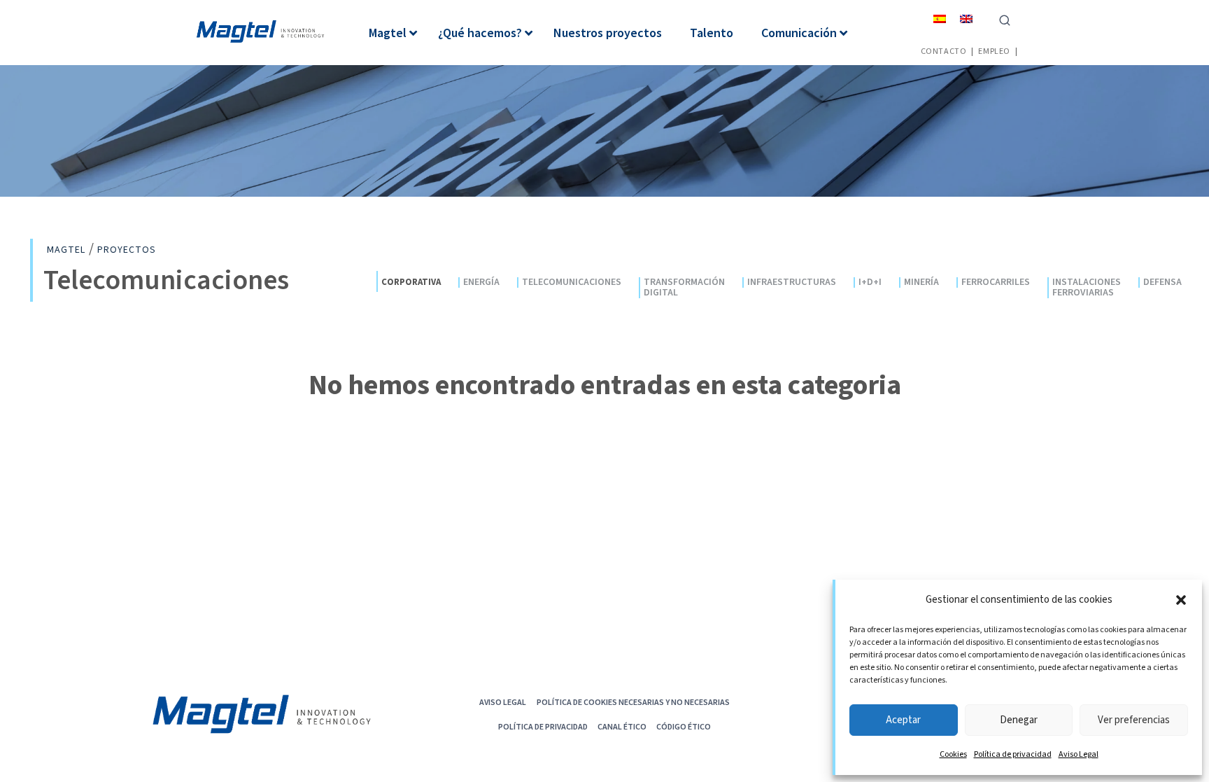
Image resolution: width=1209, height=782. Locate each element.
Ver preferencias (1134, 720)
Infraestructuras (791, 282)
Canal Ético (622, 726)
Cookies (953, 754)
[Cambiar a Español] (939, 18)
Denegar (1019, 720)
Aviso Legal (1078, 754)
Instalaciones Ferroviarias (1086, 287)
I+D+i (870, 282)
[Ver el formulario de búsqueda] (1004, 19)
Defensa (1162, 282)
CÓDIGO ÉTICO (683, 726)
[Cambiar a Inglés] (966, 18)
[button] (1181, 600)
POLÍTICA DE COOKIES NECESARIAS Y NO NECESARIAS (633, 702)
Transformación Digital (684, 287)
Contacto (944, 51)
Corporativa (411, 282)
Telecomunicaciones (571, 282)
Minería (921, 282)
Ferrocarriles (995, 282)
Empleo (994, 51)
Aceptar (903, 720)
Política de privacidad (1013, 754)
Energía (481, 282)
